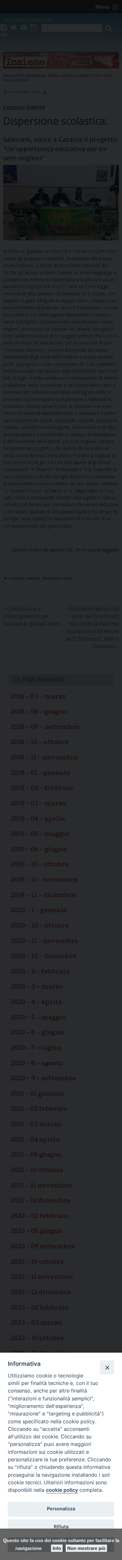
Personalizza (61, 1509)
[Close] (107, 1367)
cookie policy (62, 1490)
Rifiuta (61, 1527)
